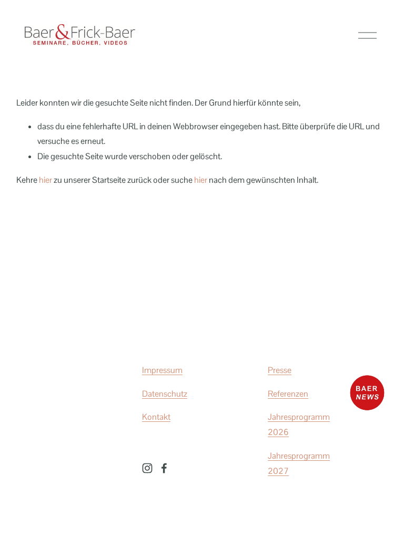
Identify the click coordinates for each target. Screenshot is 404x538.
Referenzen (288, 393)
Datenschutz (164, 393)
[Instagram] (147, 468)
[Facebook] (164, 468)
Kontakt (156, 416)
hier (45, 179)
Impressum (162, 370)
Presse (279, 370)
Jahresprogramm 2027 (299, 463)
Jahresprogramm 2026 (299, 424)
